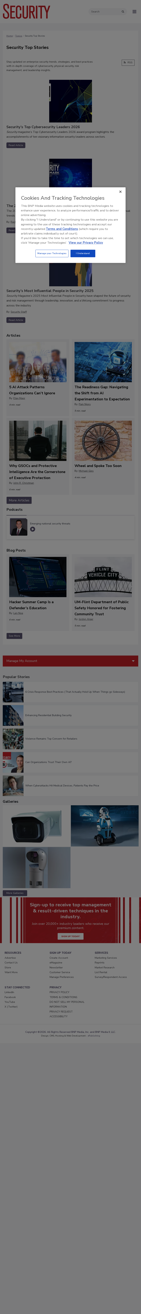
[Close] (120, 192)
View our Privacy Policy (86, 243)
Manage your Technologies (51, 253)
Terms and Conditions (62, 229)
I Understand (83, 253)
